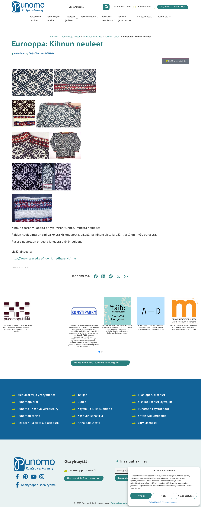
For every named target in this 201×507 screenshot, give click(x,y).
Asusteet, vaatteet (92, 36)
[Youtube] (33, 476)
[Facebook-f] (17, 476)
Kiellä (164, 496)
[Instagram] (41, 476)
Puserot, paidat (112, 36)
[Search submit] (107, 7)
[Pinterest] (25, 476)
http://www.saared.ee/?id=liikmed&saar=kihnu (44, 259)
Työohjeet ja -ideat (70, 36)
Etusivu (54, 36)
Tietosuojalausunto (169, 502)
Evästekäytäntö (155, 502)
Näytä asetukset (186, 496)
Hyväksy (141, 496)
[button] (36, 19)
